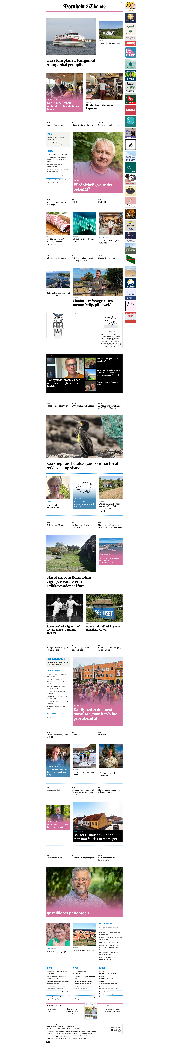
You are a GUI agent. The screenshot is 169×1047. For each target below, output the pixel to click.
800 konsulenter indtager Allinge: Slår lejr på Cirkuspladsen (110, 953)
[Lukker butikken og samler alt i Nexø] (111, 223)
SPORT (73, 523)
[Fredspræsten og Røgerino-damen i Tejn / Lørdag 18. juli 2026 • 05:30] (90, 387)
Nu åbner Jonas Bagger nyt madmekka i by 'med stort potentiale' (57, 692)
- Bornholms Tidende (58, 144)
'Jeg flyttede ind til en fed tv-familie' (56, 180)
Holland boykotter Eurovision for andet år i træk (84, 993)
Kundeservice (108, 1013)
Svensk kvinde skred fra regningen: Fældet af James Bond (109, 959)
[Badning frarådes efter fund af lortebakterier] (58, 280)
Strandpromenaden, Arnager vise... (109, 983)
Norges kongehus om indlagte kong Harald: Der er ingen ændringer (83, 983)
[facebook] (47, 1042)
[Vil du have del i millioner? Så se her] (84, 223)
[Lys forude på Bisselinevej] (111, 30)
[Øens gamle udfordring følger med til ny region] (104, 608)
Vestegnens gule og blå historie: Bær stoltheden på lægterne (57, 664)
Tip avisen (49, 1011)
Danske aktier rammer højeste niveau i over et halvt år (57, 973)
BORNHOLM (100, 122)
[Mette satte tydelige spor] (58, 934)
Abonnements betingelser (112, 1010)
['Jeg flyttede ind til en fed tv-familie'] (111, 756)
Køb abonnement (109, 1008)
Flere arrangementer (105, 997)
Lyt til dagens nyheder (72, 1010)
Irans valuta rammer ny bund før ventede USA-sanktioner (82, 988)
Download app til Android (73, 1013)
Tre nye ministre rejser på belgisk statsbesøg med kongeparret (55, 988)
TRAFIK (48, 403)
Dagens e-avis (69, 1008)
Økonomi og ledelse (51, 1010)
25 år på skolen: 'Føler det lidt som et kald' (57, 184)
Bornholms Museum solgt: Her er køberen (55, 708)
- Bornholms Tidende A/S (55, 139)
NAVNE (73, 199)
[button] (122, 3)
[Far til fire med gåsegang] (84, 934)
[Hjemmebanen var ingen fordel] (84, 756)
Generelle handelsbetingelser (54, 1039)
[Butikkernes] (58, 223)
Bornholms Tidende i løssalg (112, 1011)
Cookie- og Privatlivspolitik (70, 1039)
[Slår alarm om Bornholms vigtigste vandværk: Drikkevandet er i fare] (71, 553)
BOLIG (73, 256)
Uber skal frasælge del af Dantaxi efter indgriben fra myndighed (57, 998)
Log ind (47, 4)
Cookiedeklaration (84, 1039)
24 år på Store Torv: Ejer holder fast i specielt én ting (57, 703)
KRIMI (47, 256)
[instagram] (49, 1042)
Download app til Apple (72, 1011)
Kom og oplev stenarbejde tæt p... (108, 993)
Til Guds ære (50, 717)
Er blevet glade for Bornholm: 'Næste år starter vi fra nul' (110, 938)
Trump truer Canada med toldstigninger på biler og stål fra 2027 (84, 998)
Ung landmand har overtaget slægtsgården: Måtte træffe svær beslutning (55, 681)
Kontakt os (49, 1008)
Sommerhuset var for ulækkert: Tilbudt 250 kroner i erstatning (57, 698)
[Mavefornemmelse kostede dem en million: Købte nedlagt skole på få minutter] (111, 488)
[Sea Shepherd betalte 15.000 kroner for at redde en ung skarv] (84, 437)
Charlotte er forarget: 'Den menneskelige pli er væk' (54, 166)
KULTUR (48, 122)
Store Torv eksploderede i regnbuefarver (85, 723)
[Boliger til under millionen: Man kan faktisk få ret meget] (98, 816)
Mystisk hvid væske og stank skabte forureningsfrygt (56, 675)
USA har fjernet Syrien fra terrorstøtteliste (80, 973)
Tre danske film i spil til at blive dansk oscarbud (57, 993)
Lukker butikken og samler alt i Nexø (56, 155)
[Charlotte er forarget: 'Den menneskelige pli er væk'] (98, 282)
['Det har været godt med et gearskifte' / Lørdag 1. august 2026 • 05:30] (90, 363)
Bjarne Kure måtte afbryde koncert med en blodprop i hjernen (58, 687)
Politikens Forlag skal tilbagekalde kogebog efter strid (56, 978)
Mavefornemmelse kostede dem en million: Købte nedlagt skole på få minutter (56, 160)
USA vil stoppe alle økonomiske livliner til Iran (84, 978)
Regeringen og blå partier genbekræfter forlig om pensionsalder (58, 983)
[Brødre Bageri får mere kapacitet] (104, 87)
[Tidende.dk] (84, 6)
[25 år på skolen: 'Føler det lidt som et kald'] (58, 488)
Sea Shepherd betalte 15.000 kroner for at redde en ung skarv (57, 171)
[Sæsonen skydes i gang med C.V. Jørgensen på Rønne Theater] (64, 608)
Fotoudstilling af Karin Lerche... (108, 973)
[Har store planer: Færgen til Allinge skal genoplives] (71, 36)
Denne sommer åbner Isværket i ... (109, 988)
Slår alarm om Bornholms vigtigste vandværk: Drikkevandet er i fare (56, 176)
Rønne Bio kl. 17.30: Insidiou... (107, 978)
